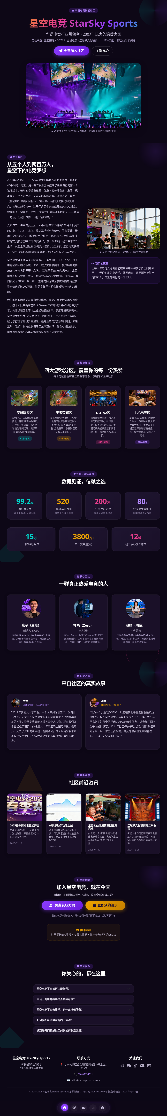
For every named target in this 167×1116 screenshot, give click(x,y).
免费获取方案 (65, 905)
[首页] (64, 1107)
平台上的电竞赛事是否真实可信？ (56, 999)
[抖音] (135, 1066)
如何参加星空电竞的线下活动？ (55, 1020)
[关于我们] (74, 1108)
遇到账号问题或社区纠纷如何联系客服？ (60, 1030)
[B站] (149, 1066)
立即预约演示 (108, 905)
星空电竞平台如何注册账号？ (54, 988)
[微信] (129, 1066)
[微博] (122, 1066)
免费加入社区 (74, 51)
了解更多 (102, 50)
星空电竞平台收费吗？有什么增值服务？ (60, 1009)
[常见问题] (102, 1108)
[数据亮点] (93, 1108)
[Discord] (142, 1066)
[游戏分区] (83, 1108)
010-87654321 (85, 1074)
